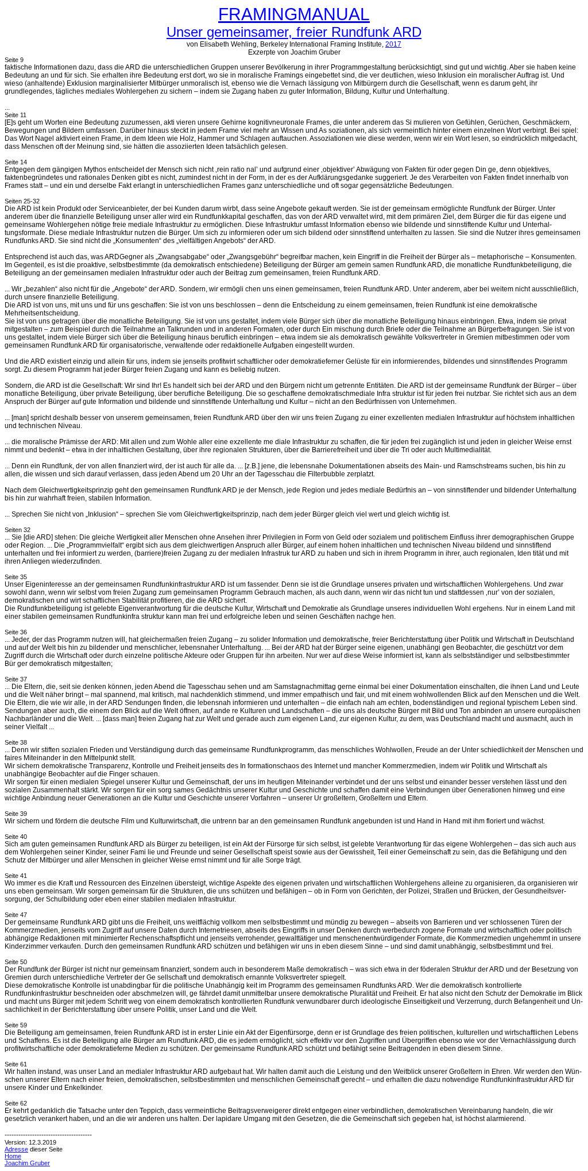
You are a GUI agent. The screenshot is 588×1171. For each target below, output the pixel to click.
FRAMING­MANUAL (294, 14)
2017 (393, 44)
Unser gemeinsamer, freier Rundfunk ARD (294, 32)
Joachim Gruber (27, 1163)
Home (13, 1156)
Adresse (16, 1149)
